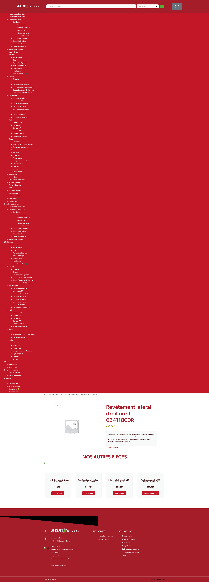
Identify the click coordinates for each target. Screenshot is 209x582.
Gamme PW (17, 131)
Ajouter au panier (150, 493)
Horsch (11, 55)
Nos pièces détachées (16, 14)
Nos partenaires (14, 196)
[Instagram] (152, 532)
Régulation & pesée (20, 136)
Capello (11, 76)
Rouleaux (16, 142)
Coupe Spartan (18, 44)
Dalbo (11, 139)
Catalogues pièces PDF (17, 19)
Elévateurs (16, 166)
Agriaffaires (13, 174)
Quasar (15, 82)
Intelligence (17, 71)
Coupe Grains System (20, 38)
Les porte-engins (19, 114)
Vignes (15, 359)
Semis (15, 60)
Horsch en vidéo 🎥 (20, 74)
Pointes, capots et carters (57, 394)
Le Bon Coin (13, 367)
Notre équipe (13, 193)
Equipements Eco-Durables (22, 161)
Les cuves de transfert (20, 104)
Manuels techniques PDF (17, 239)
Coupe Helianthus (19, 41)
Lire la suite (58, 493)
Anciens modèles (23, 36)
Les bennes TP (18, 101)
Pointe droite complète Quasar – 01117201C (58, 481)
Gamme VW (17, 128)
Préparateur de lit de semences (24, 144)
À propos (12, 188)
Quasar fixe (21, 30)
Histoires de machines (16, 180)
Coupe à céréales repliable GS (23, 87)
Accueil (44, 394)
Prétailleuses (17, 158)
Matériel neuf (13, 52)
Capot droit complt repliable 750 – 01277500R (88, 481)
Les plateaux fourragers (21, 109)
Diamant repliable (23, 28)
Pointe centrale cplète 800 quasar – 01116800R (150, 481)
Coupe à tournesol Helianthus (23, 90)
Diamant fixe (21, 25)
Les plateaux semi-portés (21, 117)
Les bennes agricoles (20, 98)
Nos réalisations (14, 182)
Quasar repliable (23, 33)
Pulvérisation (17, 68)
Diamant (16, 79)
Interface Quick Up (19, 47)
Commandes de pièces (17, 17)
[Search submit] (162, 6)
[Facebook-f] (145, 532)
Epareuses (16, 155)
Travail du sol (17, 57)
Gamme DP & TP (18, 134)
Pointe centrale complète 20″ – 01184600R (119, 481)
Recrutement (13, 201)
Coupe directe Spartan (21, 85)
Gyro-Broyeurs (18, 163)
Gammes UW (17, 123)
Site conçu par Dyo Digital (158, 579)
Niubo (11, 150)
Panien (11, 120)
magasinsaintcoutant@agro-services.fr (119, 441)
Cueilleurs (16, 22)
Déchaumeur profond (20, 147)
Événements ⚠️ (14, 199)
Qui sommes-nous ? (15, 190)
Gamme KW (17, 125)
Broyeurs (16, 153)
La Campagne (13, 95)
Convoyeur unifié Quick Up (22, 93)
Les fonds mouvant (19, 106)
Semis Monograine (19, 66)
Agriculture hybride (20, 63)
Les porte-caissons (19, 112)
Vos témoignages (15, 375)
